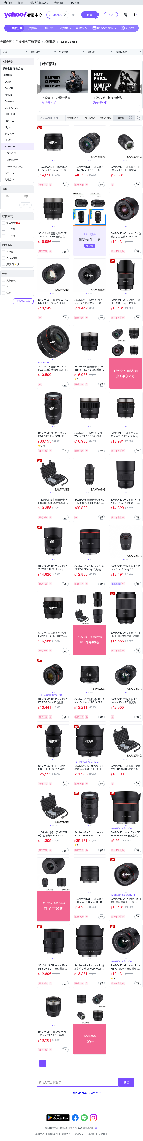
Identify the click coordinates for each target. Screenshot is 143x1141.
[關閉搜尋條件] (65, 15)
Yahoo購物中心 (23, 15)
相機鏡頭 (7, 75)
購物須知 (66, 1134)
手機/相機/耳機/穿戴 (13, 68)
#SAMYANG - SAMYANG (88, 1093)
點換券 (32, 28)
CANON (9, 88)
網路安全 (79, 1134)
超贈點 (130, 28)
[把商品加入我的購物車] (65, 184)
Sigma (8, 127)
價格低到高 (90, 117)
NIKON (8, 94)
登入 (111, 14)
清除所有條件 (23, 301)
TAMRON (9, 133)
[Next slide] (67, 142)
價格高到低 (105, 117)
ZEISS (8, 140)
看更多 (80, 28)
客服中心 (39, 1134)
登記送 (49, 28)
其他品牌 (9, 179)
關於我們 (53, 1134)
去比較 (89, 246)
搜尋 (126, 1082)
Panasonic (10, 101)
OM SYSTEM (11, 107)
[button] (39, 89)
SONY (8, 81)
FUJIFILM (10, 114)
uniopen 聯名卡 (106, 28)
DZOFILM (10, 173)
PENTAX (9, 120)
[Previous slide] (39, 142)
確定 (25, 205)
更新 (95, 1127)
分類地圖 (103, 1134)
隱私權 (91, 1134)
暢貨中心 (65, 28)
